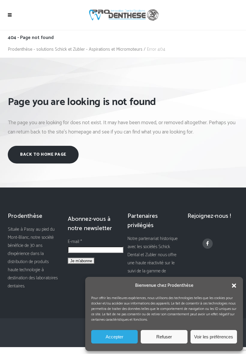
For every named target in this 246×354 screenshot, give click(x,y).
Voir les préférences (213, 336)
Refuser (164, 336)
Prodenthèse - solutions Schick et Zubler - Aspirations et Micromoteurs (75, 49)
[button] (234, 286)
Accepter (114, 336)
